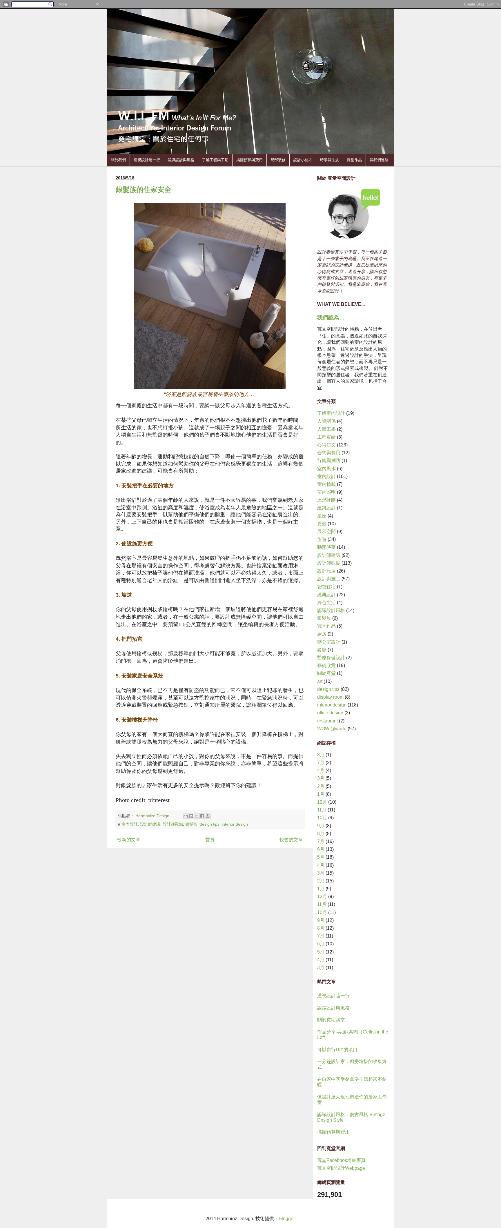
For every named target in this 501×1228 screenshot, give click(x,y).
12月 (322, 802)
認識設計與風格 (181, 160)
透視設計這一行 (147, 160)
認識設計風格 (331, 610)
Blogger (287, 1218)
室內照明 (326, 492)
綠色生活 (326, 602)
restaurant (327, 720)
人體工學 (326, 429)
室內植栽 (326, 484)
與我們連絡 (379, 160)
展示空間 (326, 531)
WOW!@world (331, 728)
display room (330, 697)
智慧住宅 (326, 586)
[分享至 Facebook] (202, 816)
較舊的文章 (291, 839)
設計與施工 (328, 578)
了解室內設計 (331, 413)
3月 (320, 778)
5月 (320, 857)
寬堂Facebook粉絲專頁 (341, 1160)
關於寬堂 (326, 673)
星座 (321, 515)
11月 (321, 809)
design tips (209, 824)
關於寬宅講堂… (333, 1019)
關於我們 (118, 160)
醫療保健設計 (331, 657)
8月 (320, 754)
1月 (320, 794)
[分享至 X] (196, 816)
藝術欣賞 (326, 665)
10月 (322, 817)
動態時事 (326, 547)
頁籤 (321, 523)
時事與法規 (329, 160)
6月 (320, 849)
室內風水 (326, 468)
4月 (320, 770)
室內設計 (129, 824)
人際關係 (326, 421)
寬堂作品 (354, 160)
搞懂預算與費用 (249, 160)
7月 (320, 762)
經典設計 (326, 594)
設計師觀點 (173, 824)
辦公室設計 (328, 642)
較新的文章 (128, 839)
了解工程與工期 (215, 160)
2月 (320, 786)
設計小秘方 (302, 160)
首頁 (210, 839)
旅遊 (321, 539)
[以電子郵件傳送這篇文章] (185, 816)
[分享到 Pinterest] (207, 816)
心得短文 (326, 444)
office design (330, 712)
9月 (320, 825)
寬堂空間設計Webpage (341, 1168)
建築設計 (326, 507)
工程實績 (326, 437)
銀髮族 (191, 824)
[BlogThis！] (191, 816)
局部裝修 (278, 160)
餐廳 (321, 649)
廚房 (321, 633)
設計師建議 (150, 824)
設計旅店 (326, 570)
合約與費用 (328, 452)
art (319, 681)
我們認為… (331, 318)
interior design (235, 824)
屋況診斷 (326, 499)
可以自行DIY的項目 (337, 1049)
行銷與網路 (328, 460)
